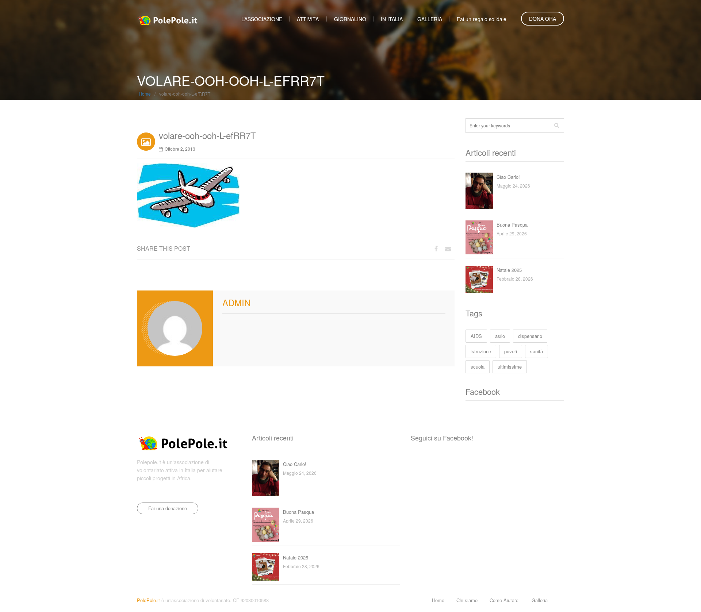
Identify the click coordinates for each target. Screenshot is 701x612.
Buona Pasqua (512, 224)
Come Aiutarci (505, 600)
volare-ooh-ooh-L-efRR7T (207, 135)
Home (145, 94)
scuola (477, 366)
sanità (536, 351)
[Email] (448, 248)
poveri (510, 351)
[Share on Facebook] (436, 248)
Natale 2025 (509, 269)
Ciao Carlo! (508, 176)
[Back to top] (562, 600)
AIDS (476, 335)
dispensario (530, 335)
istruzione (481, 351)
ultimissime (510, 366)
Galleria (540, 600)
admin (236, 302)
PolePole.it (148, 600)
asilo (500, 335)
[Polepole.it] (168, 18)
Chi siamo (467, 600)
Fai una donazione (167, 508)
